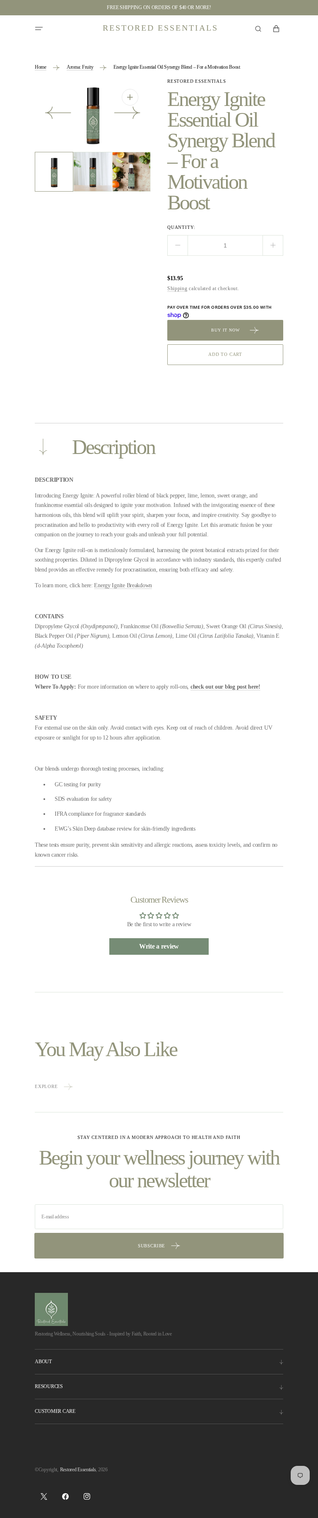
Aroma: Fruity (80, 67)
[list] (93, 114)
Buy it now (225, 330)
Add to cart (225, 354)
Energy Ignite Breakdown (123, 585)
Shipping (177, 288)
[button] (39, 28)
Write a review (159, 946)
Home (40, 67)
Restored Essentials (78, 1469)
